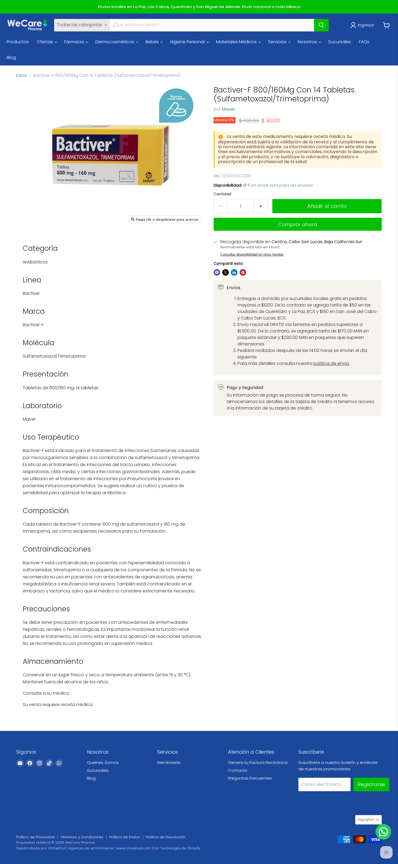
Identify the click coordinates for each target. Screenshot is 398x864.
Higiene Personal (188, 42)
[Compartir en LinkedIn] (234, 272)
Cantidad (222, 194)
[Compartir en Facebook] (217, 272)
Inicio (21, 75)
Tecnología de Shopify (180, 848)
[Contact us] (383, 832)
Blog (11, 57)
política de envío (331, 363)
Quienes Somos (103, 762)
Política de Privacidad (35, 837)
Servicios (278, 42)
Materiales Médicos (237, 42)
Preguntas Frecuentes (250, 778)
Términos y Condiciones (81, 837)
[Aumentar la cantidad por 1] (261, 206)
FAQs (364, 42)
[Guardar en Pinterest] (243, 272)
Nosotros (308, 42)
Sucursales (339, 42)
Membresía (168, 762)
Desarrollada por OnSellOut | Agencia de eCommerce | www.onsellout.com (83, 848)
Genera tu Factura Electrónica (258, 762)
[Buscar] (321, 25)
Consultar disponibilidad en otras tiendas (252, 254)
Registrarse (371, 784)
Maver (228, 109)
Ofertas (45, 42)
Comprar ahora (297, 224)
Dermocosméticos (115, 42)
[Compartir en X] (225, 272)
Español (366, 819)
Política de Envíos (124, 837)
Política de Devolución (165, 837)
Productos (18, 42)
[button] (363, 25)
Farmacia (74, 42)
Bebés (153, 42)
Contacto (237, 770)
